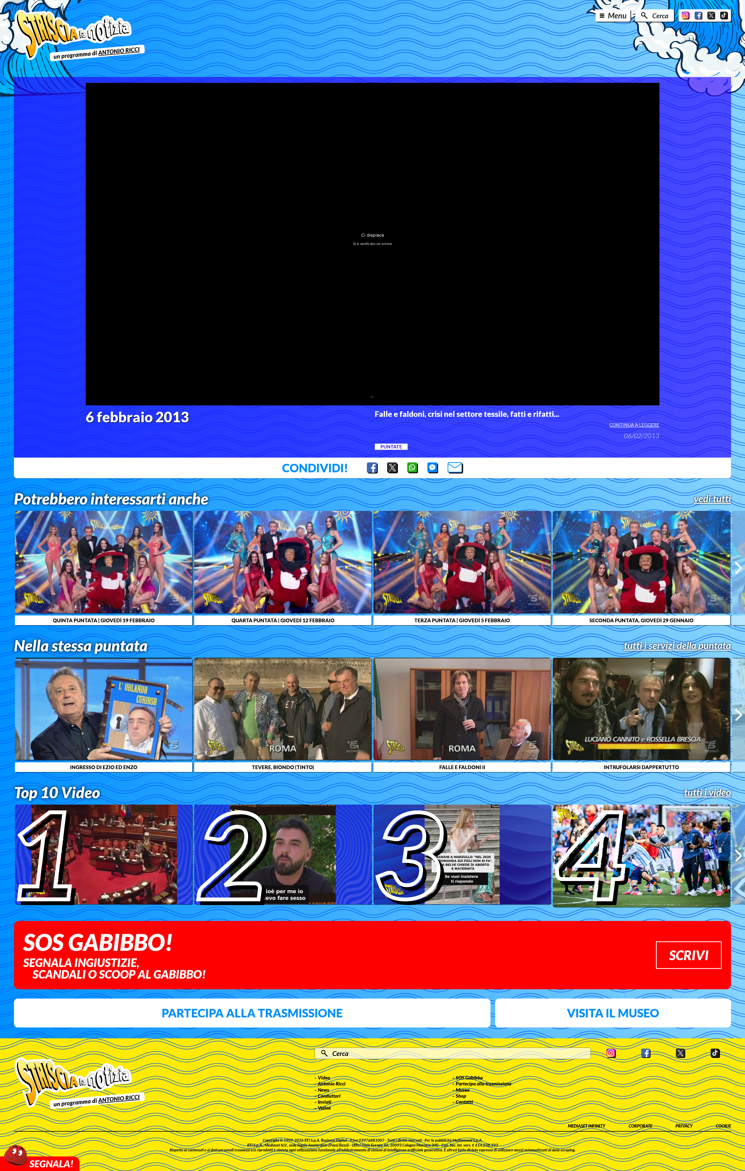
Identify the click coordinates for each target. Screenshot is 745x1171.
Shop (461, 1096)
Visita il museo (613, 1013)
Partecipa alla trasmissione (252, 1013)
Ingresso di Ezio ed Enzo (103, 767)
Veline (324, 1108)
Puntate (391, 446)
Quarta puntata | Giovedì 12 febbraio (282, 620)
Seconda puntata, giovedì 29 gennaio (641, 620)
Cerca (660, 15)
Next (738, 568)
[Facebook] (698, 15)
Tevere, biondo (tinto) (283, 767)
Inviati (324, 1102)
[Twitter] (711, 15)
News (323, 1090)
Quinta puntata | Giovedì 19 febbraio (104, 620)
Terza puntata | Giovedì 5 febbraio (462, 620)
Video (324, 1077)
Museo (463, 1090)
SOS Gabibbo (469, 1077)
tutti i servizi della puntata (677, 645)
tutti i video (707, 792)
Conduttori (329, 1096)
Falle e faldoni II (462, 767)
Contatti (464, 1102)
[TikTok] (724, 15)
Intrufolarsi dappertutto (641, 767)
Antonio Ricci (332, 1083)
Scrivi (689, 955)
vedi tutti (712, 498)
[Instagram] (686, 15)
